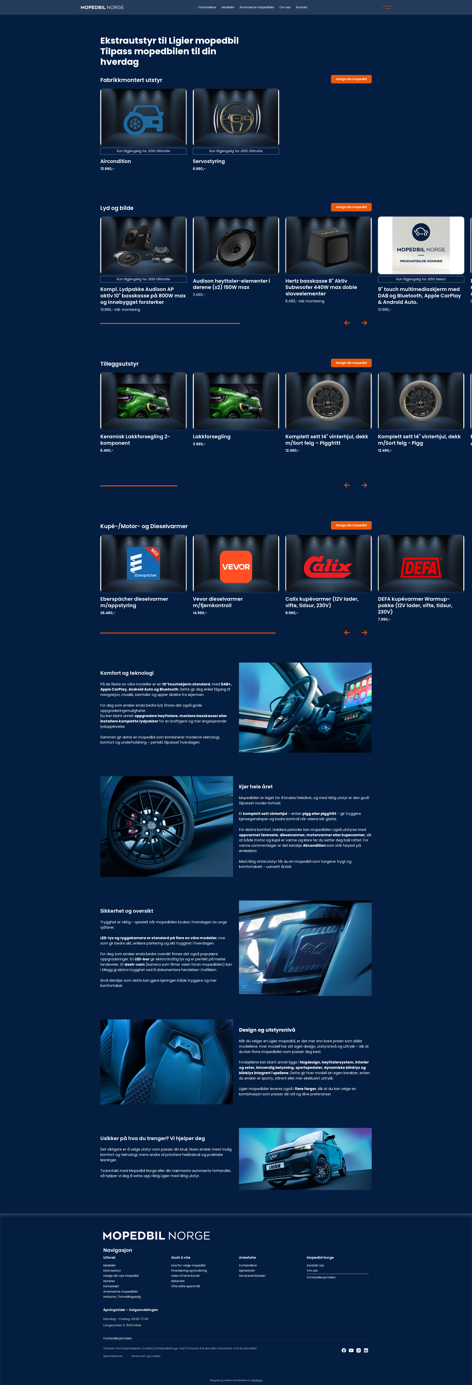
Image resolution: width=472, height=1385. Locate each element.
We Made (257, 1380)
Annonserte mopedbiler (257, 7)
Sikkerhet (178, 1281)
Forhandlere (207, 7)
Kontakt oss (315, 1265)
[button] (386, 7)
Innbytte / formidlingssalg (122, 1297)
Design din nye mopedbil (121, 1276)
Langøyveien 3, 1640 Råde (122, 1325)
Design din (351, 79)
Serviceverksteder (252, 1276)
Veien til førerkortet (185, 1276)
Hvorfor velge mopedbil (188, 1265)
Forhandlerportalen (321, 1277)
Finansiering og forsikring (189, 1271)
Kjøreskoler (247, 1271)
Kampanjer (111, 1286)
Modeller (228, 7)
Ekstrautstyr (112, 1271)
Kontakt (302, 7)
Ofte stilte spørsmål (185, 1286)
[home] (102, 7)
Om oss (285, 7)
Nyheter (109, 1281)
